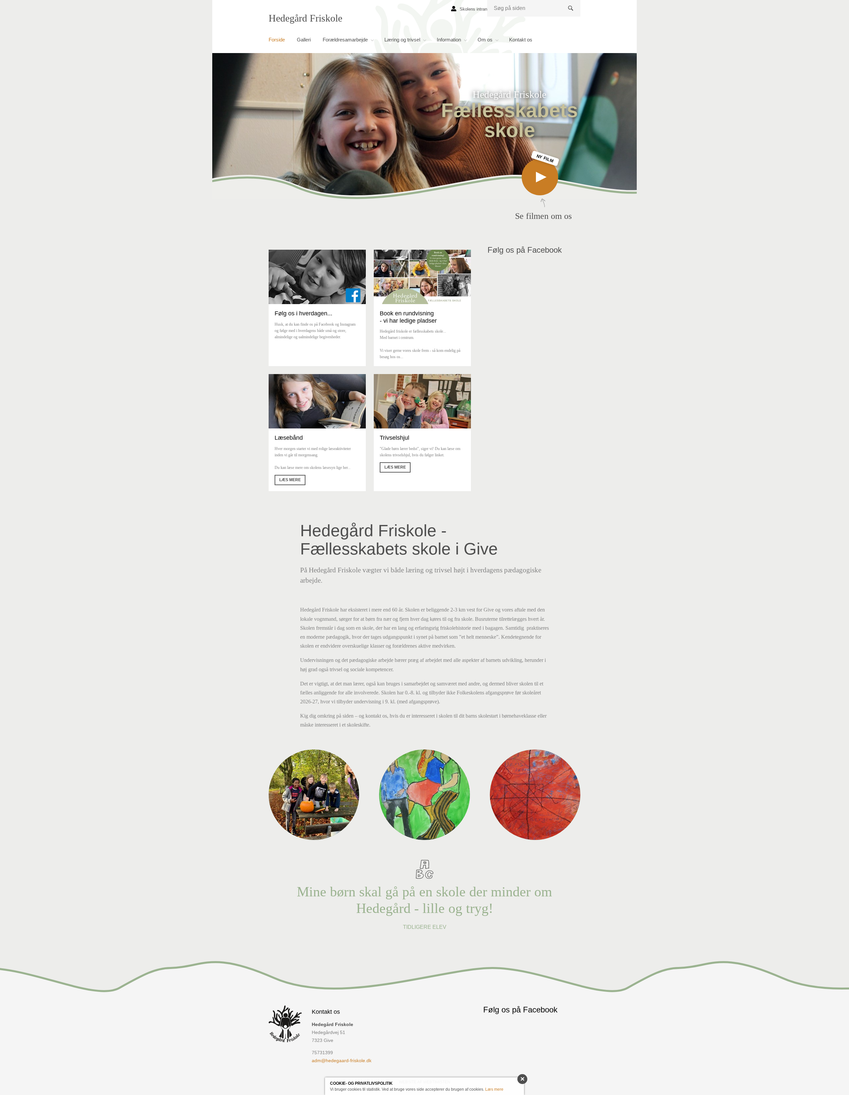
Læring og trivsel (402, 39)
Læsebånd (289, 437)
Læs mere (290, 480)
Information (449, 39)
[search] (533, 8)
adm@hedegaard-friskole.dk (341, 1060)
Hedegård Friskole (305, 18)
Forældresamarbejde (345, 39)
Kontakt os (520, 39)
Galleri (304, 39)
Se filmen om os (543, 190)
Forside (277, 39)
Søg (571, 13)
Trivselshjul (394, 437)
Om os (485, 39)
